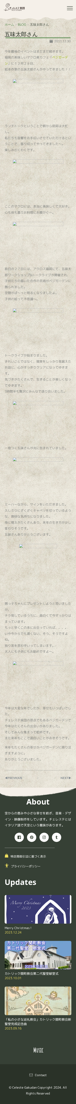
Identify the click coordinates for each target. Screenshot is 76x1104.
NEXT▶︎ (66, 778)
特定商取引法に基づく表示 (28, 856)
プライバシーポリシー (26, 866)
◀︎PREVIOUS (13, 778)
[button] (70, 8)
